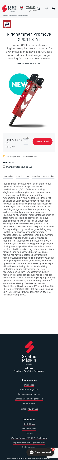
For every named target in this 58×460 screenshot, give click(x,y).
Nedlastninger (29, 447)
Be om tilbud (42, 141)
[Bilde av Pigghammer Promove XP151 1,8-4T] (29, 99)
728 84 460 (33, 409)
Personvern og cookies (29, 394)
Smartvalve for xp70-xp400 (19, 167)
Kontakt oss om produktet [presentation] (43, 176)
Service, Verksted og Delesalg (29, 399)
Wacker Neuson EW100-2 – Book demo (29, 438)
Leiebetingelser (29, 403)
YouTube (28, 371)
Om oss (29, 433)
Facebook (18, 371)
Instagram (39, 371)
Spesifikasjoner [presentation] (22, 176)
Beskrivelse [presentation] (8, 176)
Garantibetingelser (29, 389)
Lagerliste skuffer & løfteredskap (29, 442)
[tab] (8, 177)
